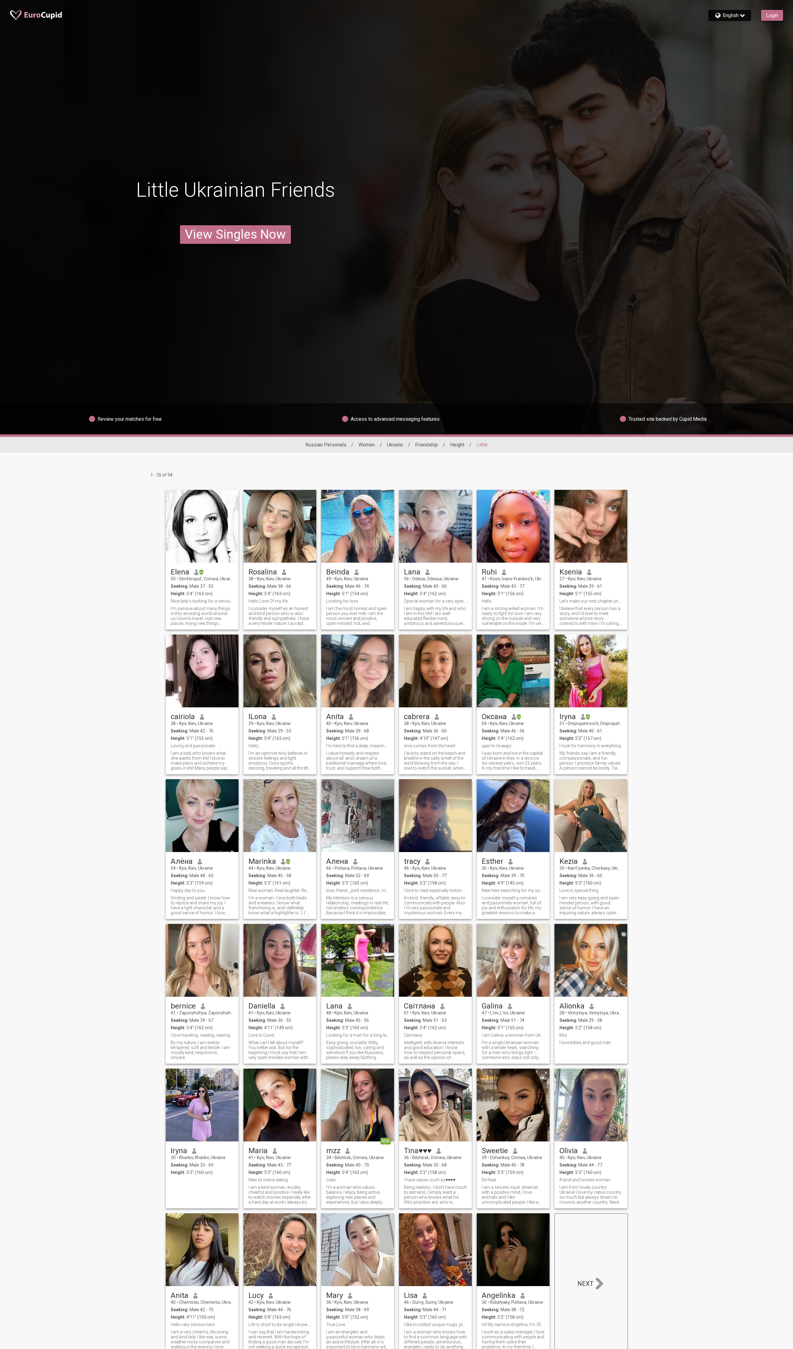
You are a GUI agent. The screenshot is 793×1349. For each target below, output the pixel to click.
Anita (335, 716)
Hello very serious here (193, 1324)
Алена (337, 861)
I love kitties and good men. (585, 1042)
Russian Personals (325, 445)
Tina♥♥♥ (418, 1150)
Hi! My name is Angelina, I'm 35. (512, 1324)
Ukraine (395, 445)
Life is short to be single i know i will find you (279, 1324)
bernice (183, 1006)
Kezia (568, 861)
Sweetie (495, 1150)
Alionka (572, 1006)
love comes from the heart (429, 745)
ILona (257, 716)
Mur (563, 1035)
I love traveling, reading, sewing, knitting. (202, 1035)
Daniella (261, 1006)
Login (772, 15)
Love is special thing (578, 890)
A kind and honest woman (584, 1179)
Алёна (182, 861)
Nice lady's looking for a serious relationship (202, 601)
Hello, (253, 745)
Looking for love (342, 601)
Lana (412, 572)
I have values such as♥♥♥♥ (429, 1179)
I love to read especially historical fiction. (435, 890)
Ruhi (489, 572)
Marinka (262, 861)
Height (457, 445)
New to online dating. (268, 1179)
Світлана (419, 1006)
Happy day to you (188, 890)
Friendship (426, 445)
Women (366, 445)
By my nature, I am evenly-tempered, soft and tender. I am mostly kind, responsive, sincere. (200, 1050)
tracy (412, 861)
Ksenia (570, 572)
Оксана (494, 716)
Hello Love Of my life (268, 601)
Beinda (337, 572)
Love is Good (261, 1035)
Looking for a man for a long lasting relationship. (357, 1035)
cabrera (417, 716)
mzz (333, 1150)
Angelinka (498, 1295)
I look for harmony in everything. (590, 745)
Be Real (489, 1179)
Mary (334, 1295)
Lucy (256, 1295)
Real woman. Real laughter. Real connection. (279, 890)
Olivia (568, 1150)
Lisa (411, 1295)
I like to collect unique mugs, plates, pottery (435, 1324)
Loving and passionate (193, 745)
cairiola (183, 716)
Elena (180, 572)
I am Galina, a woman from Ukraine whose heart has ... (513, 1035)
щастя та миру (496, 745)
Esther (492, 861)
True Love (335, 1324)
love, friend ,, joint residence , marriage (357, 890)
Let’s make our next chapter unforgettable (590, 601)
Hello (487, 601)
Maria (258, 1150)
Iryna (567, 716)
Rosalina (262, 572)
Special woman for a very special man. (435, 601)
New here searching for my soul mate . (513, 890)
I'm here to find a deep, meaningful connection (357, 745)
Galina (492, 1006)
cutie (330, 1179)
